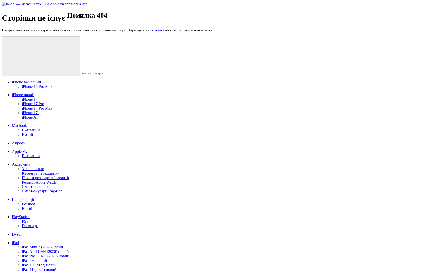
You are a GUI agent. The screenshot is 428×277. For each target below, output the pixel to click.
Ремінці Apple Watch (39, 182)
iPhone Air (30, 117)
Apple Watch (22, 151)
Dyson (17, 234)
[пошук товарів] (41, 56)
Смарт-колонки (35, 187)
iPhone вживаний (26, 82)
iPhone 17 (30, 99)
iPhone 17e (30, 113)
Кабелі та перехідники (41, 173)
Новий (27, 134)
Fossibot (28, 204)
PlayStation (21, 217)
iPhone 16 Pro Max (37, 86)
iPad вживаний (34, 260)
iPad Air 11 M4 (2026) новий (45, 251)
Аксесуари (21, 164)
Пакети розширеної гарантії (45, 178)
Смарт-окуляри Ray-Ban (42, 191)
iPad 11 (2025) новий (39, 269)
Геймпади (30, 226)
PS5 (25, 221)
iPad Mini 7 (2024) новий (42, 247)
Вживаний (31, 130)
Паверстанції (23, 199)
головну (157, 30)
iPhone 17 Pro (33, 104)
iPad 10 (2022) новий (39, 265)
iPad (15, 243)
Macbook (19, 125)
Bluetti (27, 208)
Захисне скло (33, 169)
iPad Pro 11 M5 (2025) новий (45, 256)
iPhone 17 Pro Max (37, 108)
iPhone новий (23, 95)
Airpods (18, 143)
